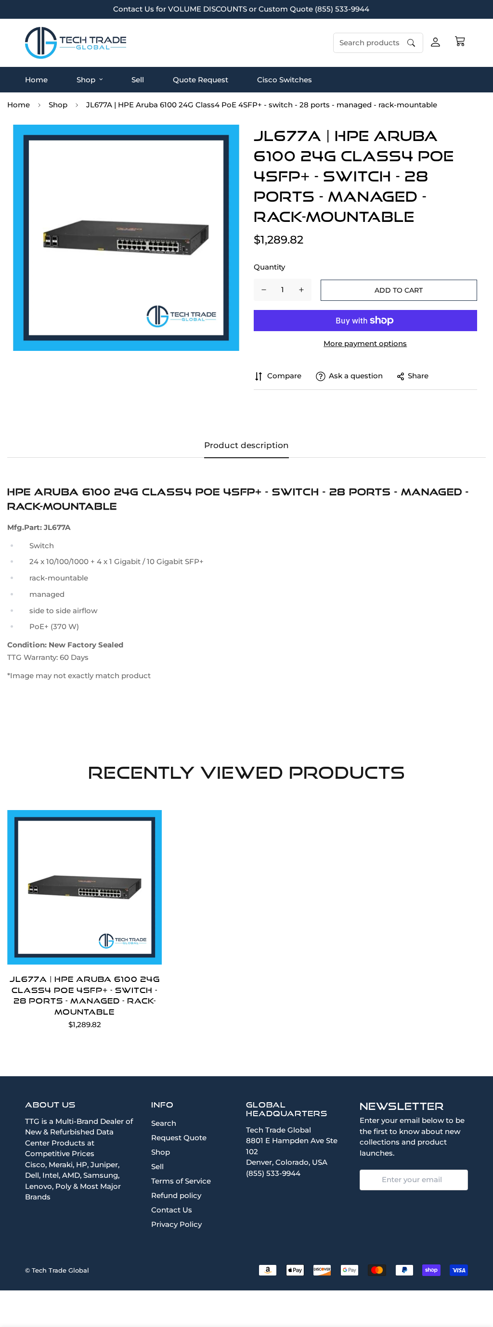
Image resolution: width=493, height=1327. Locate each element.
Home (36, 79)
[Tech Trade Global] (75, 42)
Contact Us (171, 1209)
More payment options (365, 343)
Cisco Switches (284, 79)
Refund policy (176, 1195)
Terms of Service (181, 1180)
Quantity (269, 266)
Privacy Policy (176, 1224)
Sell (137, 79)
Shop (86, 79)
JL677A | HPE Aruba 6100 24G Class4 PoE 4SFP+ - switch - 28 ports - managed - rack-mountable (85, 995)
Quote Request (200, 79)
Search (163, 1123)
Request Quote (179, 1137)
